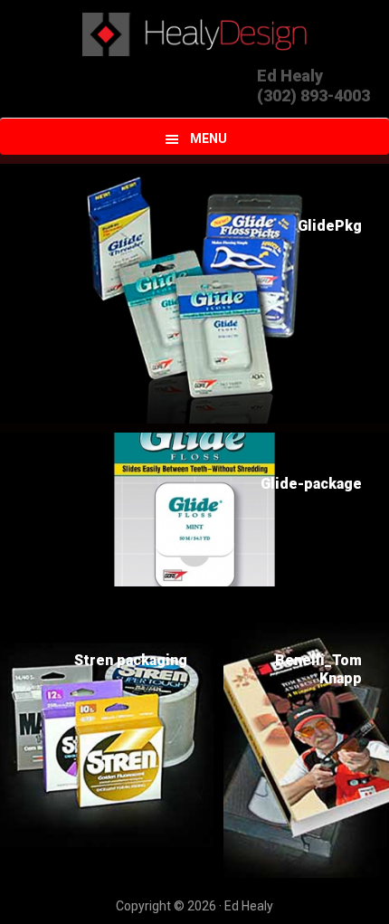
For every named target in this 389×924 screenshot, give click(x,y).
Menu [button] (208, 138)
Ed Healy (195, 34)
